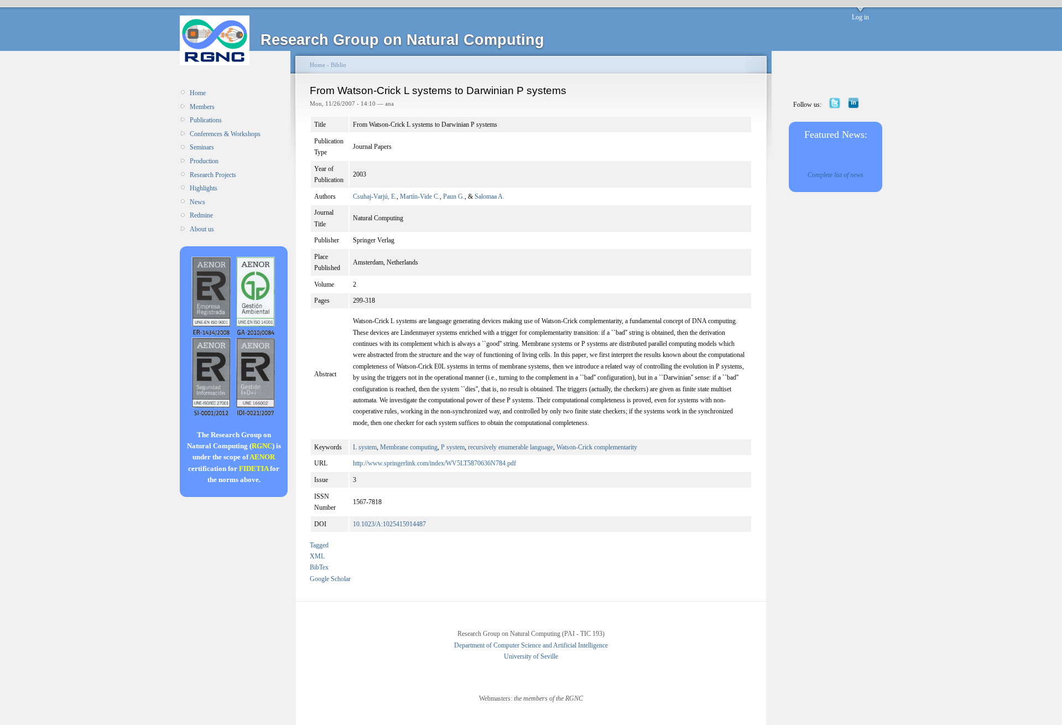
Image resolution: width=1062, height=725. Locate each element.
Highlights (203, 188)
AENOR (262, 457)
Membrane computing (409, 447)
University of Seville (531, 656)
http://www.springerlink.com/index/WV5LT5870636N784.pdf (434, 463)
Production (204, 161)
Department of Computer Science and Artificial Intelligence (531, 645)
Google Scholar (330, 579)
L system (365, 447)
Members (202, 107)
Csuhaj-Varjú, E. (375, 196)
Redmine (201, 215)
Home (198, 93)
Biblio (338, 64)
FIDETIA (253, 468)
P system (453, 447)
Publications (206, 120)
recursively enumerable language (510, 447)
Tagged (319, 545)
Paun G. (454, 196)
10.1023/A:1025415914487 (389, 524)
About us (202, 229)
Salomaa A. (489, 196)
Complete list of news (835, 175)
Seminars (202, 147)
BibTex (319, 567)
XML (317, 556)
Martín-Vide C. (420, 196)
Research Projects (213, 175)
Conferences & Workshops (225, 134)
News (197, 202)
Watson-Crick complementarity (596, 447)
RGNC (262, 446)
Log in (860, 17)
